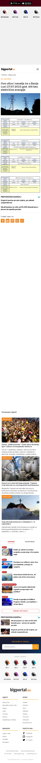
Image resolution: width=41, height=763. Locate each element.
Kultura (5, 717)
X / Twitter (29, 740)
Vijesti (5, 697)
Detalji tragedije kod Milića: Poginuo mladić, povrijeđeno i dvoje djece (25, 601)
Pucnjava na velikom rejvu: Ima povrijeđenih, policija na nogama (25, 564)
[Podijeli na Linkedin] (7, 221)
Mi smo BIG (7, 754)
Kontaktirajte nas (32, 754)
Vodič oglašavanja (19, 754)
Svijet (4, 711)
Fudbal (25, 702)
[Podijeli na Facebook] (3, 221)
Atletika (25, 714)
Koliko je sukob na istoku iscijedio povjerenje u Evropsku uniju (26, 552)
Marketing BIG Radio (12, 751)
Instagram (29, 737)
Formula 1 (26, 717)
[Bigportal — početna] (8, 69)
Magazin (6, 728)
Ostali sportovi (27, 723)
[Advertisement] (20, 42)
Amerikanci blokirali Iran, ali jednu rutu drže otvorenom (24, 576)
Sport (25, 697)
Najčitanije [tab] (29, 541)
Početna (4, 75)
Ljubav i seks (6, 733)
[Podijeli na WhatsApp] (17, 221)
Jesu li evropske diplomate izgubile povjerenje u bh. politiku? (24, 589)
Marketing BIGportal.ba (28, 751)
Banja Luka (12, 75)
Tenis (24, 708)
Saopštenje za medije (9, 720)
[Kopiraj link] (22, 221)
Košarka (25, 705)
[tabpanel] (20, 579)
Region (5, 708)
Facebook (29, 733)
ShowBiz (5, 739)
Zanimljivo (6, 742)
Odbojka (25, 711)
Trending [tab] (11, 541)
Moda (4, 736)
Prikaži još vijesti (20, 611)
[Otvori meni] (38, 69)
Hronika (5, 714)
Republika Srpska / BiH (10, 705)
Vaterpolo (26, 720)
